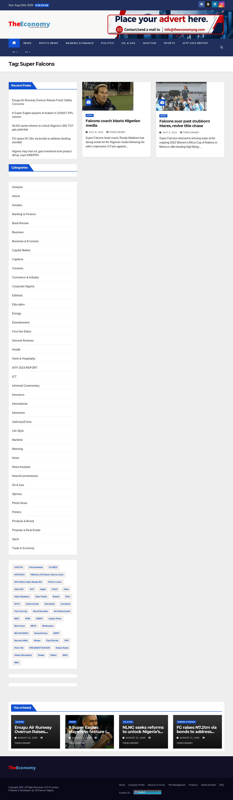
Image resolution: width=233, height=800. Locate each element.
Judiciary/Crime (22, 421)
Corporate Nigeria (23, 286)
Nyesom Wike (21, 640)
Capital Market (21, 250)
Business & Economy (25, 241)
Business (18, 232)
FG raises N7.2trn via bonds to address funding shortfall (197, 731)
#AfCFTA (18, 567)
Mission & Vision (156, 785)
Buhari (56, 596)
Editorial (17, 295)
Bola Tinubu (41, 596)
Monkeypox (48, 626)
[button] (221, 47)
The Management (176, 785)
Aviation (149, 43)
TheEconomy (117, 132)
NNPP (56, 633)
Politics (107, 43)
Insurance (18, 394)
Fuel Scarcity (20, 611)
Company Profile (136, 785)
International (20, 403)
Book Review (20, 223)
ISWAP (39, 618)
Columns (17, 268)
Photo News (48, 43)
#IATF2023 (19, 574)
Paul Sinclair (52, 640)
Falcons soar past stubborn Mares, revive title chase (184, 123)
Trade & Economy (23, 548)
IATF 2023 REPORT (195, 43)
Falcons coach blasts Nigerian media (113, 123)
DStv (67, 596)
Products (193, 785)
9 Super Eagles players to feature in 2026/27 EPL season (89, 731)
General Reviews (23, 340)
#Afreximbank (36, 567)
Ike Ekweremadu (62, 611)
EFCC (17, 604)
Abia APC (19, 589)
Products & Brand (23, 521)
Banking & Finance (80, 43)
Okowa (37, 640)
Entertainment (21, 322)
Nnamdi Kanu (40, 633)
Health (16, 349)
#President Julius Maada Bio (28, 582)
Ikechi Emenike (40, 611)
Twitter (53, 655)
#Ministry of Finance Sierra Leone (47, 574)
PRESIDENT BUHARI (39, 648)
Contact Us (124, 792)
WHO (65, 655)
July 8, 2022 (96, 132)
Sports (169, 43)
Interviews (18, 412)
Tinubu (41, 655)
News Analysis (21, 466)
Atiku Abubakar (22, 596)
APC (32, 589)
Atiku (66, 589)
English (141, 792)
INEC (16, 618)
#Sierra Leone (55, 582)
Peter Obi (18, 648)
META (33, 626)
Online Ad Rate (208, 785)
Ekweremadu (32, 604)
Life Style (18, 430)
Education (18, 304)
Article (16, 196)
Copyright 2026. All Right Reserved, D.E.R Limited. (34, 787)
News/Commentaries (25, 476)
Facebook (65, 604)
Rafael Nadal (62, 648)
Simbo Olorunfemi (23, 655)
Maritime (17, 439)
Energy (16, 313)
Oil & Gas (128, 43)
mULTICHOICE (21, 633)
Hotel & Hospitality (23, 358)
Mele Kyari (19, 626)
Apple (43, 589)
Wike (16, 662)
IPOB (27, 618)
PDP (66, 640)
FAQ (221, 785)
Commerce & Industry (25, 277)
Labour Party (55, 618)
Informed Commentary (26, 385)
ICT (14, 376)
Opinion (17, 494)
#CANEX (53, 567)
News (27, 43)
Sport (15, 539)
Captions (17, 259)
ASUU (55, 589)
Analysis (17, 187)
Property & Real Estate (26, 530)
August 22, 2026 (28, 738)
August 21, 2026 (82, 738)
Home (122, 785)
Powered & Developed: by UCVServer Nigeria (31, 790)
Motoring (17, 448)
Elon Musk (50, 604)
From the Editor (21, 331)
